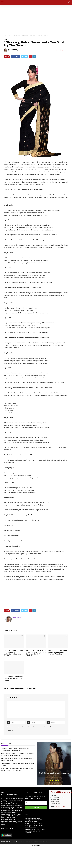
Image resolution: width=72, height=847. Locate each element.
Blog (10, 36)
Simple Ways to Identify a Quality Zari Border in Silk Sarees (13, 678)
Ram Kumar (12, 49)
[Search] (69, 2)
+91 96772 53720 (60, 806)
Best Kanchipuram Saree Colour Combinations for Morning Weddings (57, 652)
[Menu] (2, 2)
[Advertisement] (36, 18)
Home (5, 36)
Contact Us (12, 828)
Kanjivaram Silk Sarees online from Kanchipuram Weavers (31, 842)
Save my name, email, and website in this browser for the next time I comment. (35, 727)
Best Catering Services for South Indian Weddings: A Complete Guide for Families (36, 653)
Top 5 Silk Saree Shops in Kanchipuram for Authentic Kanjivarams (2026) (13, 653)
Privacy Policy (5, 828)
